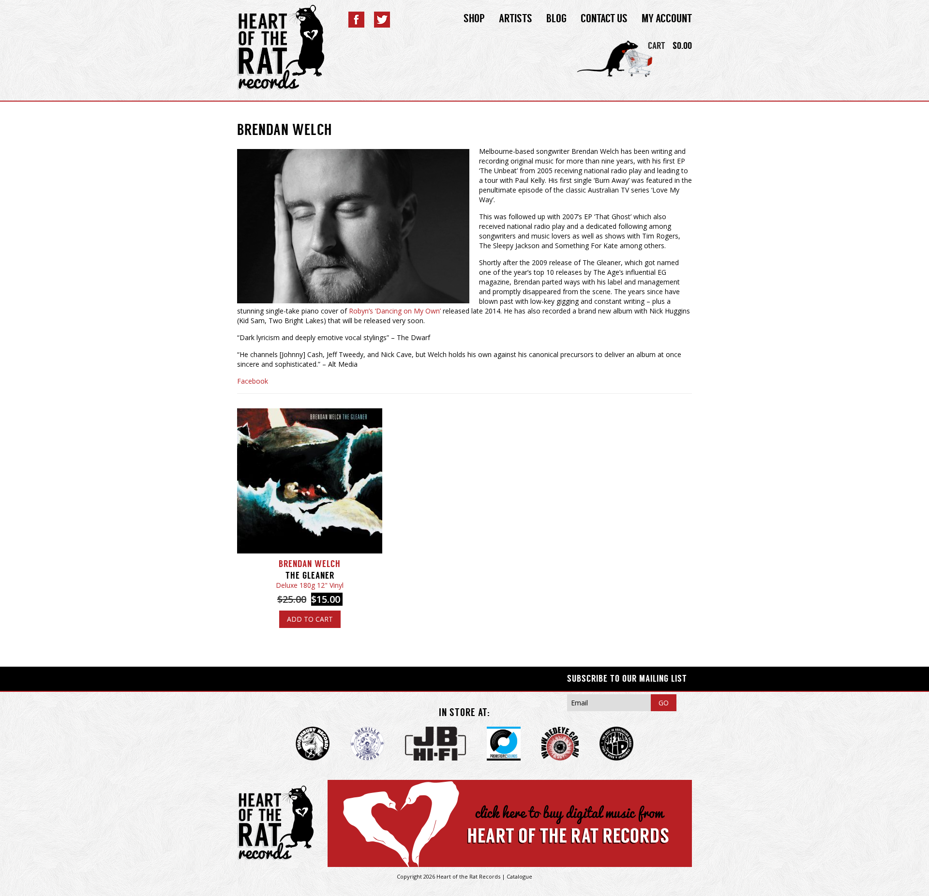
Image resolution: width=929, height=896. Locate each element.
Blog (556, 18)
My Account (667, 18)
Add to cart (310, 619)
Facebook (252, 381)
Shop (474, 18)
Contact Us (604, 18)
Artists (515, 18)
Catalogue (519, 876)
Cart (656, 46)
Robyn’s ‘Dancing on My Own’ (395, 310)
